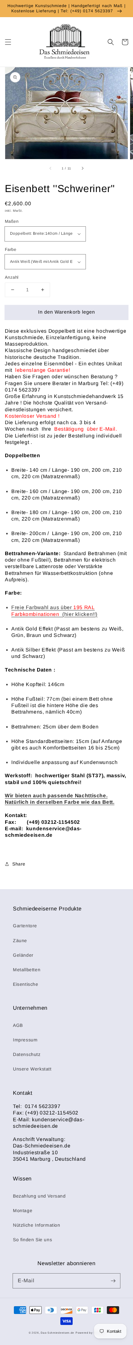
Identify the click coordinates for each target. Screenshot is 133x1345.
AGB (18, 1025)
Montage (22, 1210)
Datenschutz (27, 1054)
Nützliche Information (36, 1225)
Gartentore (25, 925)
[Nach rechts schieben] (82, 168)
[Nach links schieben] (51, 168)
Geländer (23, 955)
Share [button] (19, 863)
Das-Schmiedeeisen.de (57, 1332)
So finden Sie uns (32, 1239)
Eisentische (25, 984)
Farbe (10, 249)
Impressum (25, 1039)
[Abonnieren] (113, 1281)
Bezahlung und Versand (39, 1196)
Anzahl (11, 277)
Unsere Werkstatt (32, 1068)
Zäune (20, 940)
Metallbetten (26, 969)
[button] (8, 42)
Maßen (11, 221)
